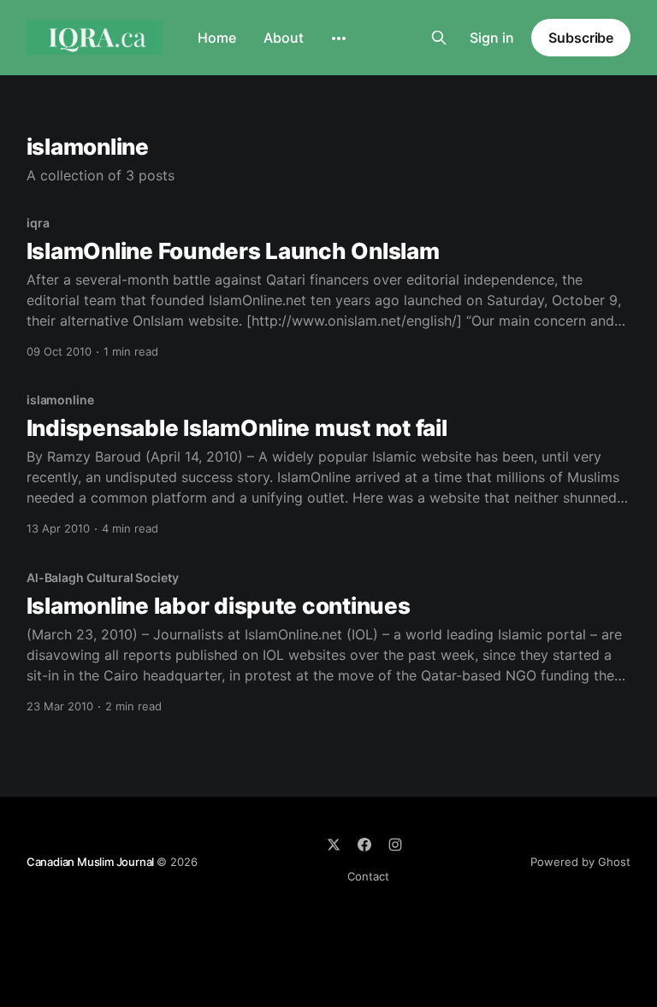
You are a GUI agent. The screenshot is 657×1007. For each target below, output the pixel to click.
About (283, 37)
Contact (368, 876)
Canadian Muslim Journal (92, 862)
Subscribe (580, 37)
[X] (333, 844)
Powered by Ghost (580, 862)
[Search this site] (439, 37)
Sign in (492, 37)
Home (217, 37)
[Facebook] (364, 844)
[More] (339, 38)
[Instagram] (395, 844)
